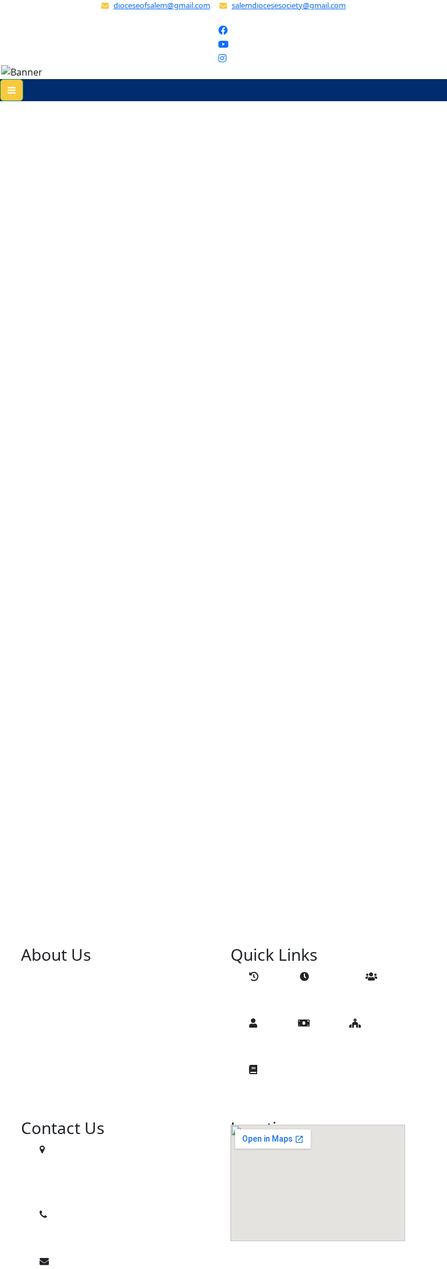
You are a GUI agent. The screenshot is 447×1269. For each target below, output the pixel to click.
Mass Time (332, 999)
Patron (390, 999)
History (274, 999)
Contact (275, 1092)
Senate (273, 1046)
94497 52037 (76, 1237)
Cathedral (380, 1046)
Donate (323, 1046)
